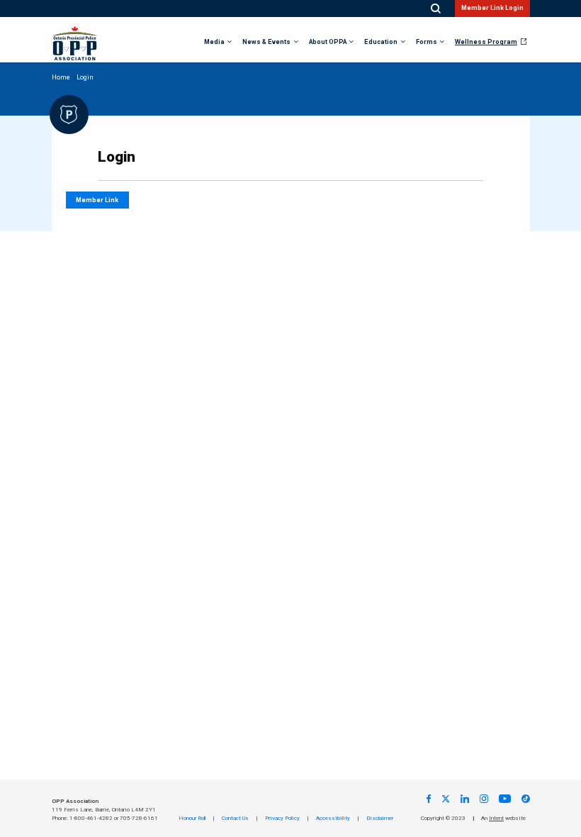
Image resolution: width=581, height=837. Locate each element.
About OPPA (327, 42)
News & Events (266, 42)
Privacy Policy (282, 818)
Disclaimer (379, 818)
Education (380, 42)
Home (61, 77)
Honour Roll (192, 818)
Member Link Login (492, 8)
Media (214, 42)
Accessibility (333, 818)
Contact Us (235, 818)
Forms (426, 42)
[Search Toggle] (436, 8)
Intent (496, 818)
